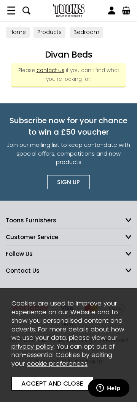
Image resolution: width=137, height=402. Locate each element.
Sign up (68, 182)
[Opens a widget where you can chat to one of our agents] (108, 388)
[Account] (111, 10)
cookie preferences (57, 363)
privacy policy (32, 346)
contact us (50, 70)
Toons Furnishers (68, 10)
